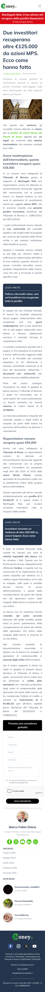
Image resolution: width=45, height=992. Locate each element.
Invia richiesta (22, 801)
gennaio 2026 (9, 873)
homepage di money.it (22, 973)
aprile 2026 (8, 863)
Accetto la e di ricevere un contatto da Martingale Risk (23, 781)
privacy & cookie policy (22, 965)
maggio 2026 (9, 857)
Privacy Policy (21, 780)
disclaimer (22, 969)
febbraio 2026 (10, 868)
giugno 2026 (9, 852)
